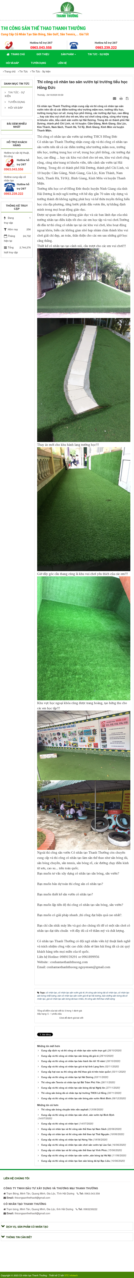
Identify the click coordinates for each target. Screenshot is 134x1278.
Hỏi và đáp (15, 107)
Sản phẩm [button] (67, 54)
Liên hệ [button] (62, 63)
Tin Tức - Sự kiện (15, 94)
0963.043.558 (41, 47)
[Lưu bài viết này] (127, 98)
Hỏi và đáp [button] (12, 63)
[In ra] (121, 98)
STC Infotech (71, 1275)
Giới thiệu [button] (42, 54)
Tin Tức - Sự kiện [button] (98, 54)
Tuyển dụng (16, 102)
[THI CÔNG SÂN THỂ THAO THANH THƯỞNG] (67, 9)
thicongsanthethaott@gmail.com (28, 1197)
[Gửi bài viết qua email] (115, 98)
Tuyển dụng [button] (38, 63)
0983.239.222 (106, 47)
